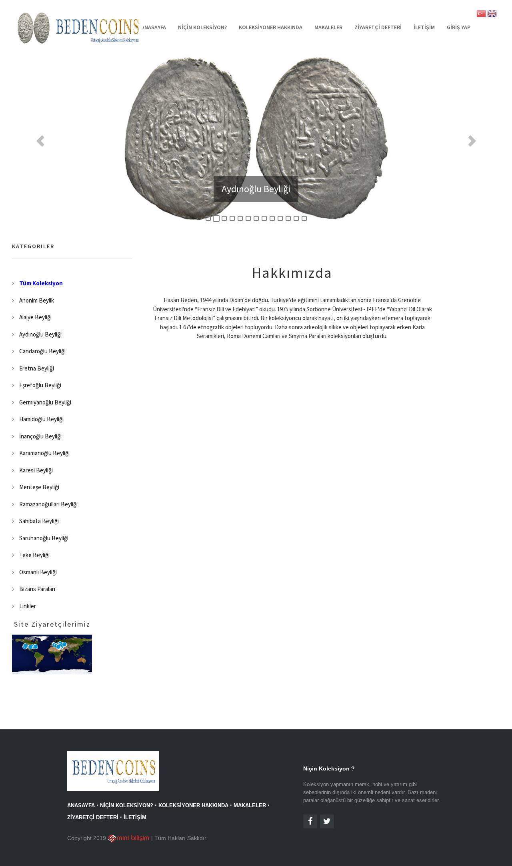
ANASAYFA (81, 805)
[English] (492, 15)
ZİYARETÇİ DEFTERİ (378, 27)
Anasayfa (153, 27)
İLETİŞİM (424, 27)
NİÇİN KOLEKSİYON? (202, 27)
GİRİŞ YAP (458, 27)
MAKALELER (328, 27)
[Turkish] (481, 15)
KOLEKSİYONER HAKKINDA (270, 27)
